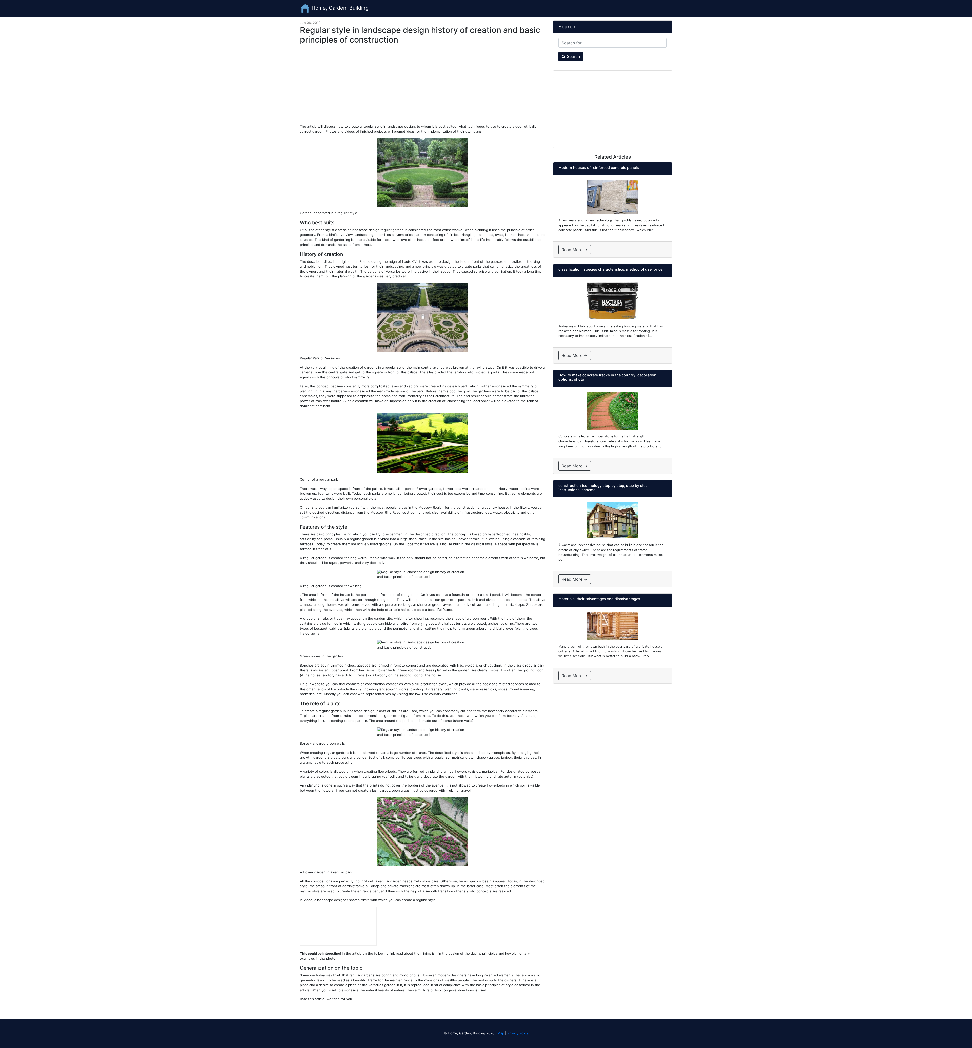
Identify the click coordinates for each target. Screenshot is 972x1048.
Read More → (575, 249)
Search (572, 56)
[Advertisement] (422, 82)
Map (500, 1033)
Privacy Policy (518, 1033)
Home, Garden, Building (339, 8)
